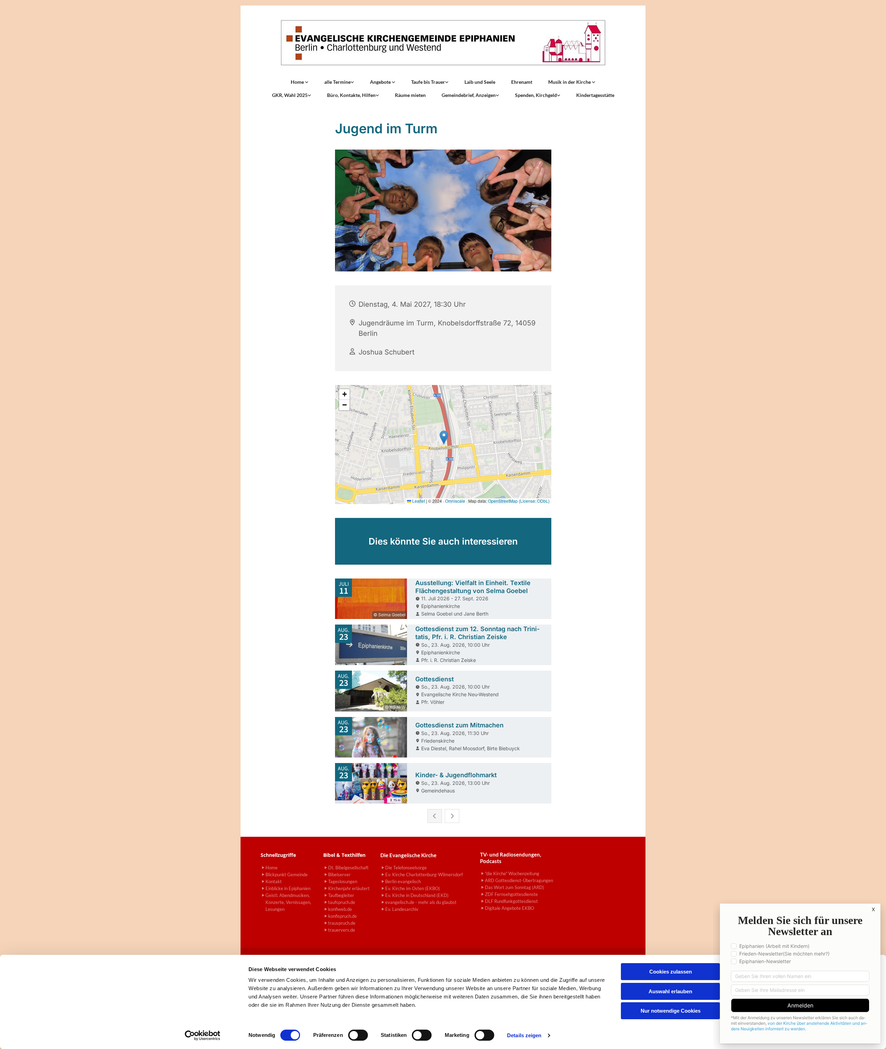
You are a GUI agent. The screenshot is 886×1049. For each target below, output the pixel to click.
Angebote (381, 82)
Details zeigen (524, 1035)
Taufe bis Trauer (428, 82)
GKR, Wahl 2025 (290, 95)
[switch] (358, 1035)
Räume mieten (410, 95)
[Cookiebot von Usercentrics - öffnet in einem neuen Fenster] (202, 1035)
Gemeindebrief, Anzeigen (469, 95)
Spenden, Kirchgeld (536, 95)
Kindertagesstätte (595, 95)
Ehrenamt (521, 82)
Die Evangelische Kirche (408, 855)
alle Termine (337, 82)
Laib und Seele (479, 82)
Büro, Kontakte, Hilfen (351, 95)
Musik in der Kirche (570, 82)
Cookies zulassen (670, 972)
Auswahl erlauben (670, 991)
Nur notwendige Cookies (670, 1011)
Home (298, 82)
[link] (299, 82)
